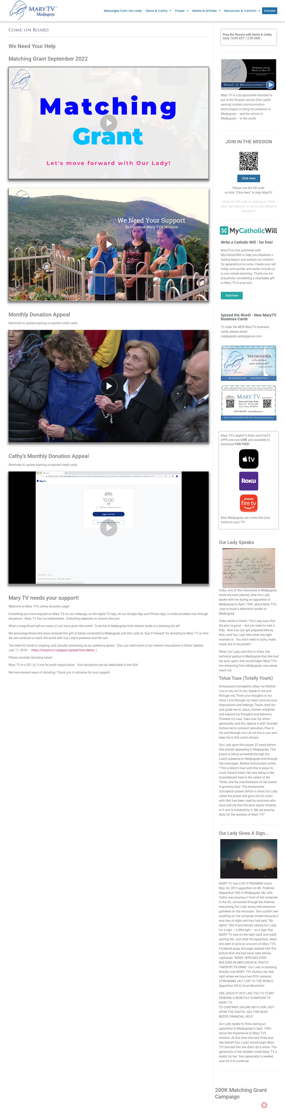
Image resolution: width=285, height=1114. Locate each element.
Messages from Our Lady (123, 11)
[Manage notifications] (264, 1105)
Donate (269, 11)
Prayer (180, 11)
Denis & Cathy (157, 11)
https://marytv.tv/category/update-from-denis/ (63, 650)
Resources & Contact (240, 11)
